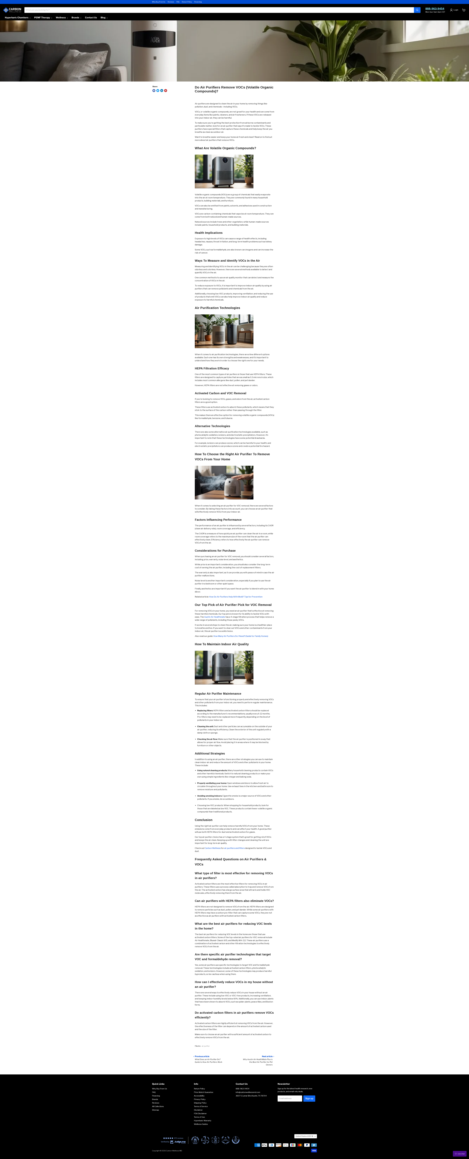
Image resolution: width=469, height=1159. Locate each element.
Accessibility (199, 1096)
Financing (198, 2)
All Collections (158, 1106)
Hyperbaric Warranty (202, 1121)
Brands (76, 17)
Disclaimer (198, 1110)
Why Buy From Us (158, 2)
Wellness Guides (201, 1124)
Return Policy (187, 2)
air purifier (206, 1046)
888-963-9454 (434, 8)
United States (304, 1136)
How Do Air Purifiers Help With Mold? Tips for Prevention (235, 597)
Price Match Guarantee (203, 1092)
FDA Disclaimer (200, 1113)
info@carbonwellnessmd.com (248, 1092)
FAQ (177, 2)
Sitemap (155, 1110)
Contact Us (91, 17)
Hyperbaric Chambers (17, 17)
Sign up (309, 1098)
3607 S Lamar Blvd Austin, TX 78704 (251, 1096)
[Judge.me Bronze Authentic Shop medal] (225, 1140)
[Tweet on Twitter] (157, 90)
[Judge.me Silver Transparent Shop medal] (205, 1140)
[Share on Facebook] (153, 90)
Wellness (61, 17)
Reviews (171, 2)
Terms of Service (201, 1106)
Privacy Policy (200, 1099)
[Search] (417, 10)
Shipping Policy (200, 1103)
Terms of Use (199, 1117)
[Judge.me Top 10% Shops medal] (236, 1140)
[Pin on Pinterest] (165, 90)
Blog (103, 17)
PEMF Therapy (42, 17)
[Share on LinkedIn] (161, 90)
